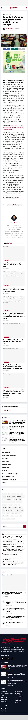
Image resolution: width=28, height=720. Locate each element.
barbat (4, 496)
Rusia (13, 513)
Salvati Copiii (14, 204)
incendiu (4, 504)
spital (4, 515)
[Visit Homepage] (14, 8)
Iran (12, 504)
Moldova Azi (6, 470)
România (8, 513)
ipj (8, 504)
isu (19, 504)
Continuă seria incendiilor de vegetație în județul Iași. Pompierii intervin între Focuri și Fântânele (15, 610)
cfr (23, 496)
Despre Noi (4, 709)
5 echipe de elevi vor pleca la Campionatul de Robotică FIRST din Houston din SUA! (13, 127)
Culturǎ (5, 458)
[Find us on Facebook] (2, 410)
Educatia (9, 204)
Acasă (4, 14)
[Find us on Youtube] (5, 410)
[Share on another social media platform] (21, 49)
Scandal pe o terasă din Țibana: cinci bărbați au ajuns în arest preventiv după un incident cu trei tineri (16, 602)
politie (12, 510)
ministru (4, 507)
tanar (17, 515)
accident (5, 493)
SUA (8, 515)
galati (20, 499)
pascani (20, 507)
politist (16, 510)
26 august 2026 (6, 268)
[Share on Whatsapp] (14, 49)
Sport (4, 483)
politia (7, 510)
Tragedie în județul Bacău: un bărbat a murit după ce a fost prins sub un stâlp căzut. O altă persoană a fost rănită (17, 422)
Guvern (4, 502)
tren (20, 515)
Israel (15, 504)
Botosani (14, 496)
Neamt (9, 507)
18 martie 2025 (18, 28)
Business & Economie (9, 455)
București (19, 496)
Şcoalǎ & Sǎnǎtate (8, 476)
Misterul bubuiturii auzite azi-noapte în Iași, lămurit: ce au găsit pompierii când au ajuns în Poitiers (12, 593)
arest (13, 493)
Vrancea (9, 518)
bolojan (8, 496)
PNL (4, 510)
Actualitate (8, 14)
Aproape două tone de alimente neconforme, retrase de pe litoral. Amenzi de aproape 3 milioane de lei (12, 366)
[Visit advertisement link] (14, 62)
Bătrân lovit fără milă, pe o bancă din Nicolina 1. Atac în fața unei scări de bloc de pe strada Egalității (14, 289)
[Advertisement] (14, 1)
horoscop (9, 502)
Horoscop (5, 461)
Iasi (14, 502)
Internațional (7, 464)
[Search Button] (26, 8)
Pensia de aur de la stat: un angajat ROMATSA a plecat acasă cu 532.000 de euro (13, 264)
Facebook (15, 197)
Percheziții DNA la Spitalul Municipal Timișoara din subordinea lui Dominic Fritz (13, 341)
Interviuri (5, 467)
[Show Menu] (1, 8)
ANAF (9, 493)
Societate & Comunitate (9, 480)
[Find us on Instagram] (9, 410)
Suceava (12, 515)
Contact (3, 711)
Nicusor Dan (15, 507)
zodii (14, 518)
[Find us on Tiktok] (7, 410)
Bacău (17, 493)
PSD (4, 513)
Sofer (21, 513)
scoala (20, 204)
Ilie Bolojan (18, 502)
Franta (15, 499)
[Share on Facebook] (6, 49)
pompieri (21, 510)
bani (21, 493)
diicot (4, 499)
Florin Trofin (10, 28)
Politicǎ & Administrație (10, 473)
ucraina (4, 518)
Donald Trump (10, 499)
